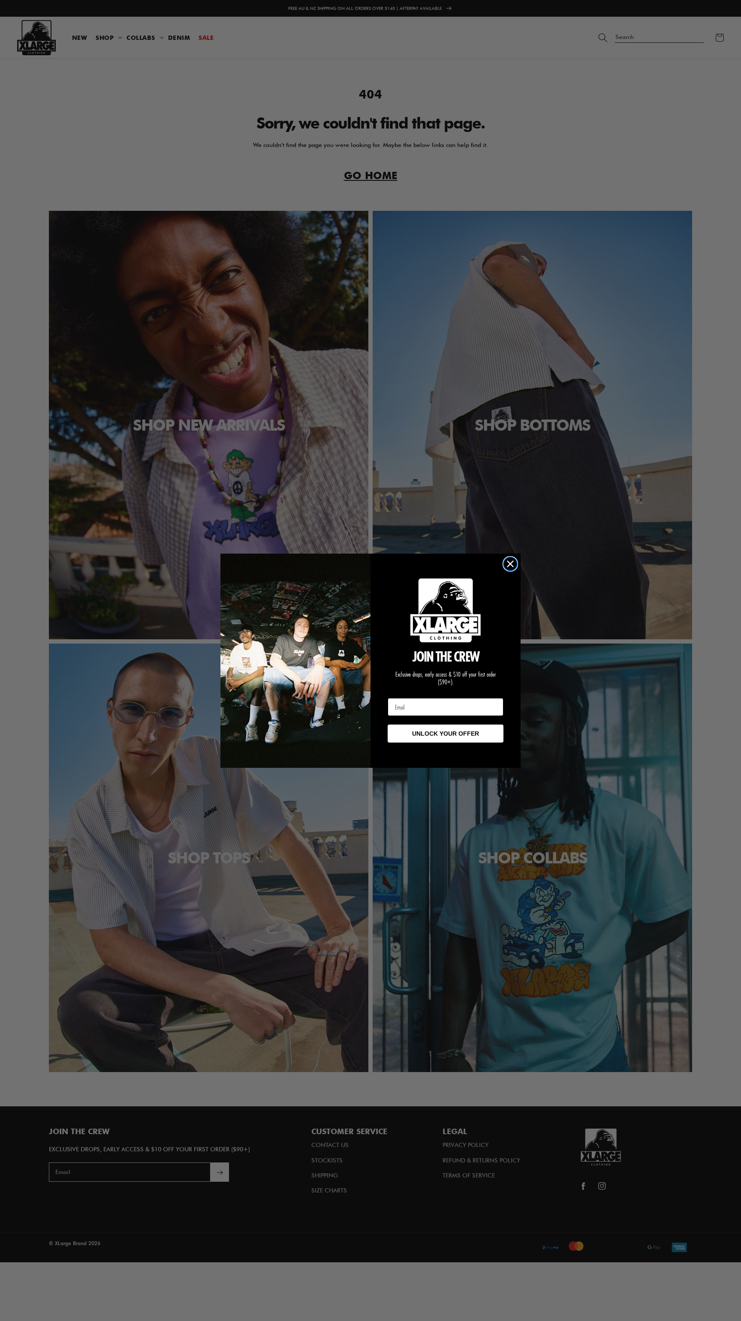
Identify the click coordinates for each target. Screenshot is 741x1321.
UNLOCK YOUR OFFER (445, 733)
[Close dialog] (510, 564)
